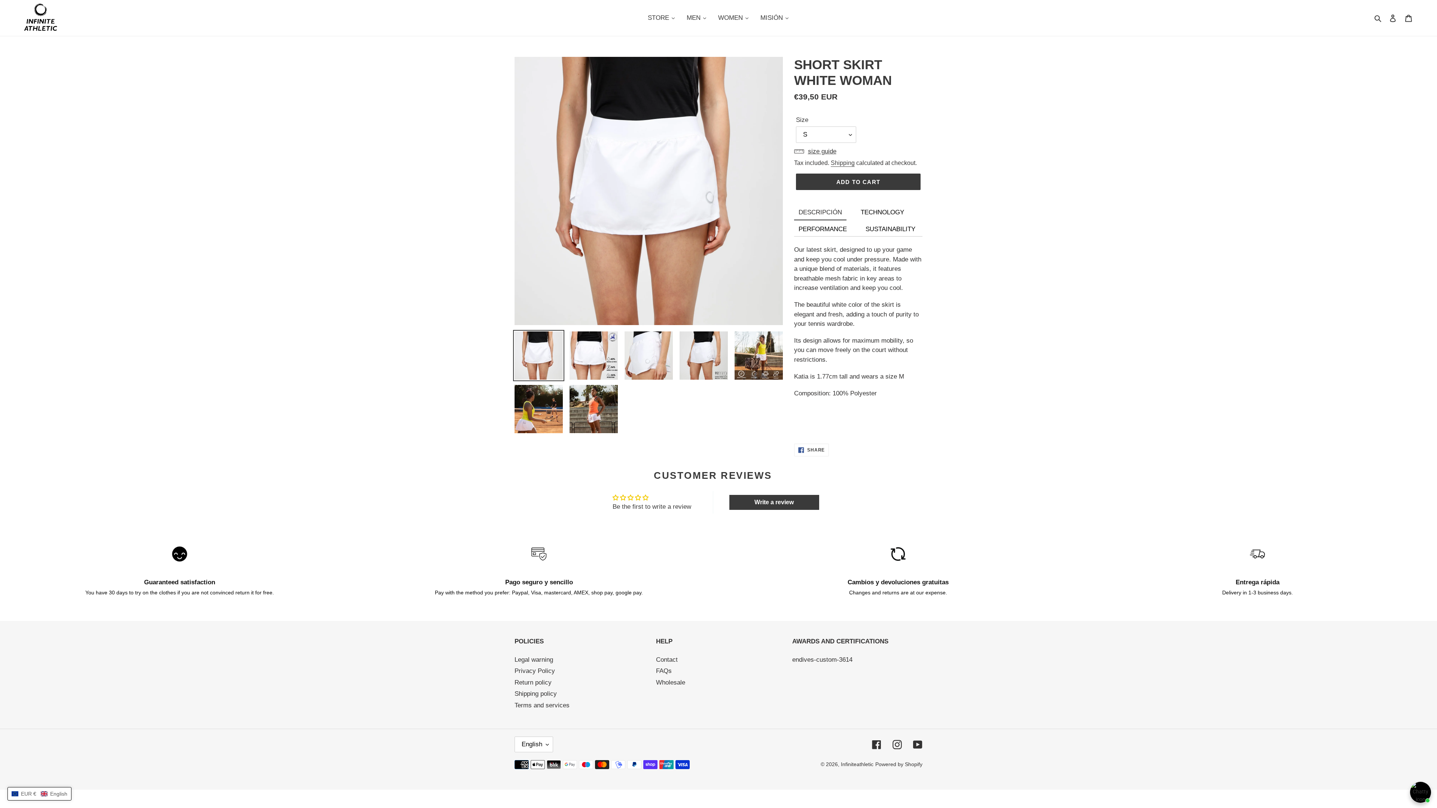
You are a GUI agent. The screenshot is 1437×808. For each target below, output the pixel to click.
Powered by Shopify (898, 764)
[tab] (820, 213)
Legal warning (534, 659)
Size (802, 119)
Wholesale (670, 682)
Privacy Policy (535, 670)
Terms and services (542, 705)
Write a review (774, 502)
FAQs (664, 670)
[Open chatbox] (1420, 792)
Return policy (533, 682)
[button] (39, 793)
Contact (667, 659)
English (532, 744)
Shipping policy (536, 693)
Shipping (843, 163)
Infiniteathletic (857, 764)
